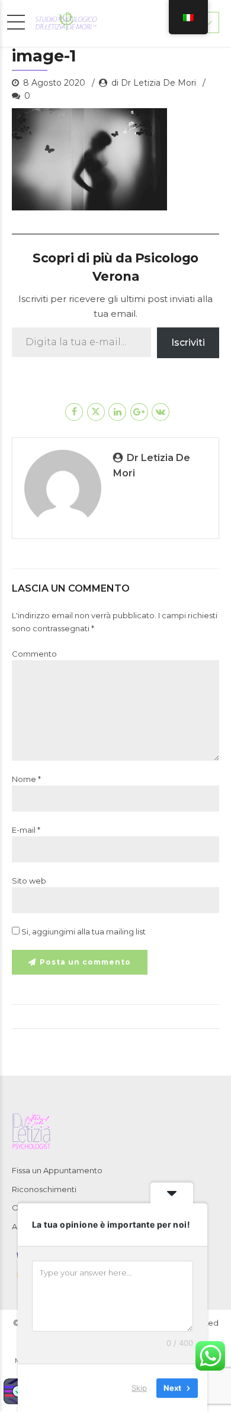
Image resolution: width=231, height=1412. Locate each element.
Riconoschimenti (44, 1189)
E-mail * (26, 830)
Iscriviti (188, 342)
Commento (34, 653)
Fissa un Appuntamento (57, 1170)
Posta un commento (85, 961)
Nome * (26, 779)
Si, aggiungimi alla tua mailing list (83, 931)
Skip (139, 1387)
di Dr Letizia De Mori (153, 82)
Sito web (29, 880)
